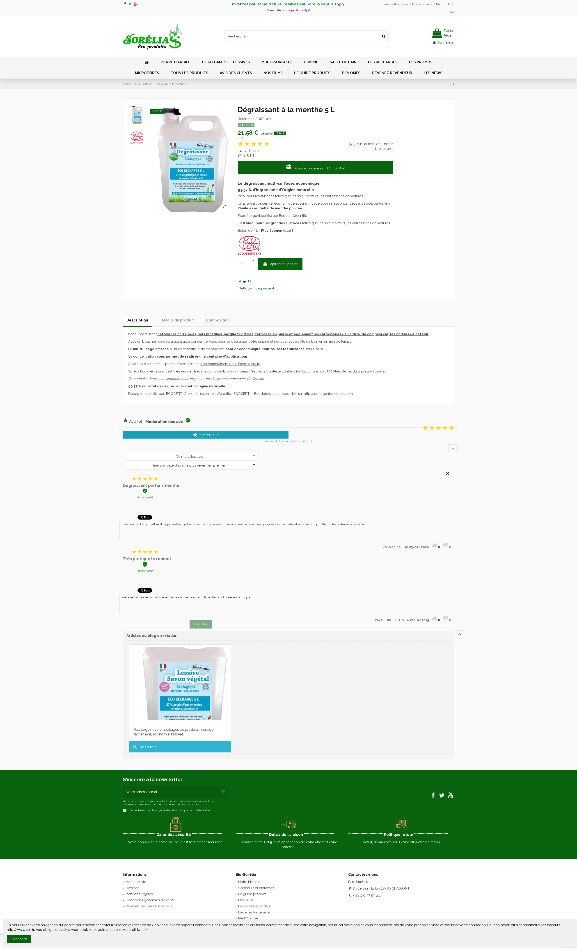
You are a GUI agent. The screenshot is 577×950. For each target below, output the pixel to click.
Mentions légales (139, 894)
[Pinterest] (249, 282)
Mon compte (136, 882)
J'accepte (19, 939)
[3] (253, 144)
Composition (218, 320)
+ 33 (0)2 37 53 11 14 (367, 895)
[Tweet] (244, 282)
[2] (247, 144)
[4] (260, 144)
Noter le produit (205, 434)
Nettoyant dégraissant (256, 288)
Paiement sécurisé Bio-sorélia (149, 906)
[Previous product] (450, 84)
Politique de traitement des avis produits (288, 441)
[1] (240, 144)
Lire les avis (384, 149)
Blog (451, 12)
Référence (246, 119)
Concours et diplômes (256, 888)
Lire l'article (144, 747)
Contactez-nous (422, 4)
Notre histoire (249, 882)
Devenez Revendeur (395, 4)
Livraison (133, 888)
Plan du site (443, 4)
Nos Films (245, 900)
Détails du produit (177, 320)
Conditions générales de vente (150, 900)
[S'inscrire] (224, 792)
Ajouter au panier (284, 264)
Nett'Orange (248, 918)
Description (137, 320)
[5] (266, 144)
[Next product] (453, 84)
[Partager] (240, 282)
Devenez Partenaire (254, 912)
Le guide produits (252, 894)
